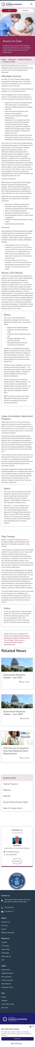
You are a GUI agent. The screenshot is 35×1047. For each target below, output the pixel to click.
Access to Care (9, 778)
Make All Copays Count (12, 808)
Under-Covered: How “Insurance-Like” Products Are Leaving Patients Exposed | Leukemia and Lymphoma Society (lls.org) (17, 636)
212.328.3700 (9, 908)
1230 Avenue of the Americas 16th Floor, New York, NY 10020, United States (17, 901)
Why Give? (4, 1008)
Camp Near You (6, 956)
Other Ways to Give (7, 1004)
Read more (4, 1035)
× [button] (33, 1026)
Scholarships (5, 953)
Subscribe (26, 10)
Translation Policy (7, 987)
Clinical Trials (5, 949)
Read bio (17, 861)
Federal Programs (10, 784)
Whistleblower (6, 984)
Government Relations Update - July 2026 (14, 676)
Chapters (4, 942)
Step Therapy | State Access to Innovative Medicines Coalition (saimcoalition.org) (14, 642)
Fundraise (4, 1001)
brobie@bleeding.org (12, 852)
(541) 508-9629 (11, 855)
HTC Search (5, 946)
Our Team (4, 926)
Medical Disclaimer (7, 973)
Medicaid (6, 796)
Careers (3, 929)
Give (9, 10)
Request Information (7, 933)
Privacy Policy (5, 970)
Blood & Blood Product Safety (15, 802)
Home (3, 59)
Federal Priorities (24, 59)
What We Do (5, 922)
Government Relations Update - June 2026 (14, 713)
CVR (2, 960)
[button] (17, 1043)
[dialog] (17, 1035)
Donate (3, 997)
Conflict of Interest (7, 980)
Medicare (6, 790)
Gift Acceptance (6, 977)
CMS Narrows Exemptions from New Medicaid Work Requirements (16, 751)
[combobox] (30, 1026)
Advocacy (12, 59)
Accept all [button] (17, 1039)
